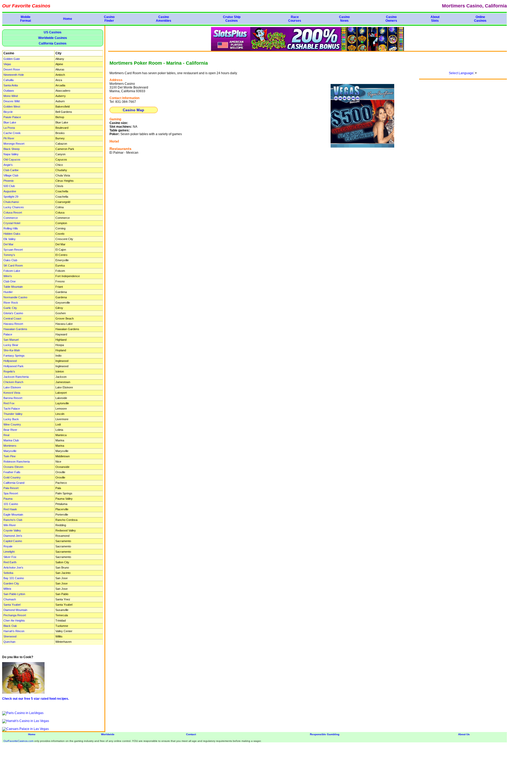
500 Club (9, 186)
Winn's (7, 276)
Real (6, 435)
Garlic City (10, 307)
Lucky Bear (10, 345)
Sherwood (9, 636)
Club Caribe (11, 170)
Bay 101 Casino (13, 578)
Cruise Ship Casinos (231, 19)
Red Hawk (10, 509)
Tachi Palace (11, 408)
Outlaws (8, 90)
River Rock (10, 302)
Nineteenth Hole (13, 74)
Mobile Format (25, 19)
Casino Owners (391, 19)
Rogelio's (9, 371)
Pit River (8, 138)
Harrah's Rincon (13, 631)
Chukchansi (11, 201)
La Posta (9, 127)
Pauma (7, 498)
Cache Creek (12, 133)
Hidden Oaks (11, 233)
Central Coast (12, 318)
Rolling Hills (10, 228)
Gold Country (12, 477)
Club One (9, 281)
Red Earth (9, 562)
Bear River (10, 429)
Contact (191, 734)
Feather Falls (11, 472)
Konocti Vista (11, 392)
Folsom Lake (11, 270)
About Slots (435, 19)
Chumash (9, 599)
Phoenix (8, 180)
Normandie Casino (15, 297)
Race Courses (294, 19)
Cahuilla (8, 80)
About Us (464, 734)
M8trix (7, 588)
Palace (7, 334)
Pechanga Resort (14, 615)
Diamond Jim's (12, 535)
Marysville (9, 451)
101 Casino (10, 504)
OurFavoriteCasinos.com (18, 740)
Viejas (7, 64)
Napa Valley (11, 154)
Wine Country (12, 424)
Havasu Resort (13, 323)
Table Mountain (13, 286)
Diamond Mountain (15, 610)
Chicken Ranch (13, 382)
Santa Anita (10, 85)
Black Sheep (11, 148)
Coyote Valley (12, 530)
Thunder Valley (13, 413)
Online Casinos (480, 19)
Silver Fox (9, 557)
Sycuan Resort (13, 249)
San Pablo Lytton (14, 594)
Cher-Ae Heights (14, 620)
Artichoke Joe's (13, 567)
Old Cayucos (11, 159)
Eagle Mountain (13, 514)
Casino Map (133, 110)
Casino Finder (109, 19)
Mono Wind (10, 96)
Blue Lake (9, 122)
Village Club (10, 175)
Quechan (9, 641)
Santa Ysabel (11, 604)
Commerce (10, 217)
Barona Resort (12, 398)
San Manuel (11, 339)
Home (67, 19)
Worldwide (108, 734)
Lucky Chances (13, 207)
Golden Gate (11, 58)
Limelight (9, 551)
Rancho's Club (12, 519)
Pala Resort (11, 488)
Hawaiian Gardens (15, 329)
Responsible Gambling (324, 734)
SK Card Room (13, 265)
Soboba (8, 572)
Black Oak (10, 625)
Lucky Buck (11, 419)
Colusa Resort (12, 212)
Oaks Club (10, 260)
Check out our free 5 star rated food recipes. (35, 699)
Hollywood (10, 360)
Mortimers (9, 445)
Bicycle (8, 111)
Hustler (8, 292)
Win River (9, 525)
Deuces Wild (11, 101)
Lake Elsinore (12, 387)
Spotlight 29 (10, 196)
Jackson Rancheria (16, 376)
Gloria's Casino (13, 313)
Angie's (8, 164)
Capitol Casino (12, 541)
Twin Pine (9, 456)
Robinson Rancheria (16, 461)
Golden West (11, 106)
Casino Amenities (163, 19)
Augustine (9, 191)
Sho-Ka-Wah (11, 350)
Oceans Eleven (13, 466)
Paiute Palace (12, 117)
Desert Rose (11, 69)
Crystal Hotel (11, 223)
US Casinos (53, 32)
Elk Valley (9, 239)
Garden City (11, 583)
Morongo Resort (13, 143)
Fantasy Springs (14, 355)
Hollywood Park (13, 366)
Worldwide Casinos (52, 38)
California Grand (13, 482)
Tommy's (9, 254)
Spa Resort (10, 493)
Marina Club (11, 440)
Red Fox (9, 403)
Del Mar (8, 244)
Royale (7, 546)
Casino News (344, 19)
